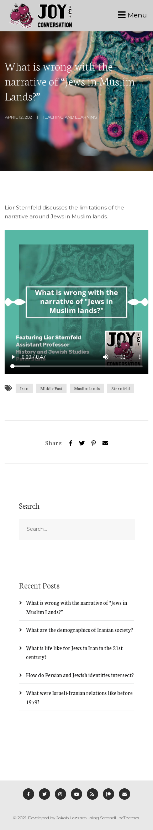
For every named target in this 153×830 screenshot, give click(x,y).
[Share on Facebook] (70, 442)
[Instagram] (60, 794)
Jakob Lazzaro (71, 817)
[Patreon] (108, 794)
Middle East (51, 388)
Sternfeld (120, 388)
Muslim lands (87, 388)
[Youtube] (76, 794)
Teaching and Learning (69, 117)
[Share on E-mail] (105, 442)
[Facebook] (28, 794)
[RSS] (92, 794)
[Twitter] (82, 442)
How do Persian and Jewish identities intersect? (80, 675)
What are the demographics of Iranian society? (79, 629)
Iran (24, 388)
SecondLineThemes (119, 817)
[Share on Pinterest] (93, 442)
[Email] (124, 794)
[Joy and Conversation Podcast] (41, 15)
